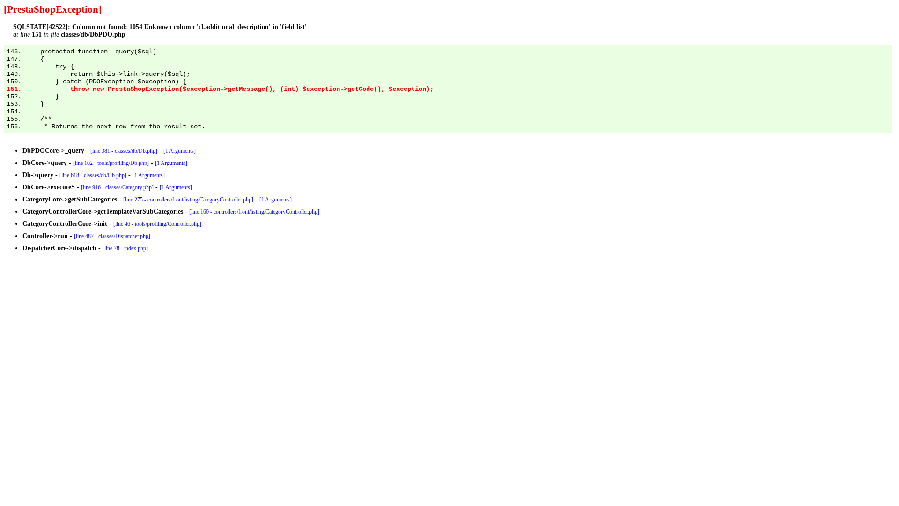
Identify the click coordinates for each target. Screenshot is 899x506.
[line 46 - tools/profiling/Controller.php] (157, 224)
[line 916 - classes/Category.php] (117, 187)
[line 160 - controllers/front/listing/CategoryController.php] (254, 211)
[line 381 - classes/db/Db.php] (123, 151)
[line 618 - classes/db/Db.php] (92, 175)
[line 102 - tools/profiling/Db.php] (111, 163)
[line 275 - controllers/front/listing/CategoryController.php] (188, 199)
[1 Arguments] (179, 151)
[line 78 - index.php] (125, 248)
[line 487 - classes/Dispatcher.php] (112, 236)
